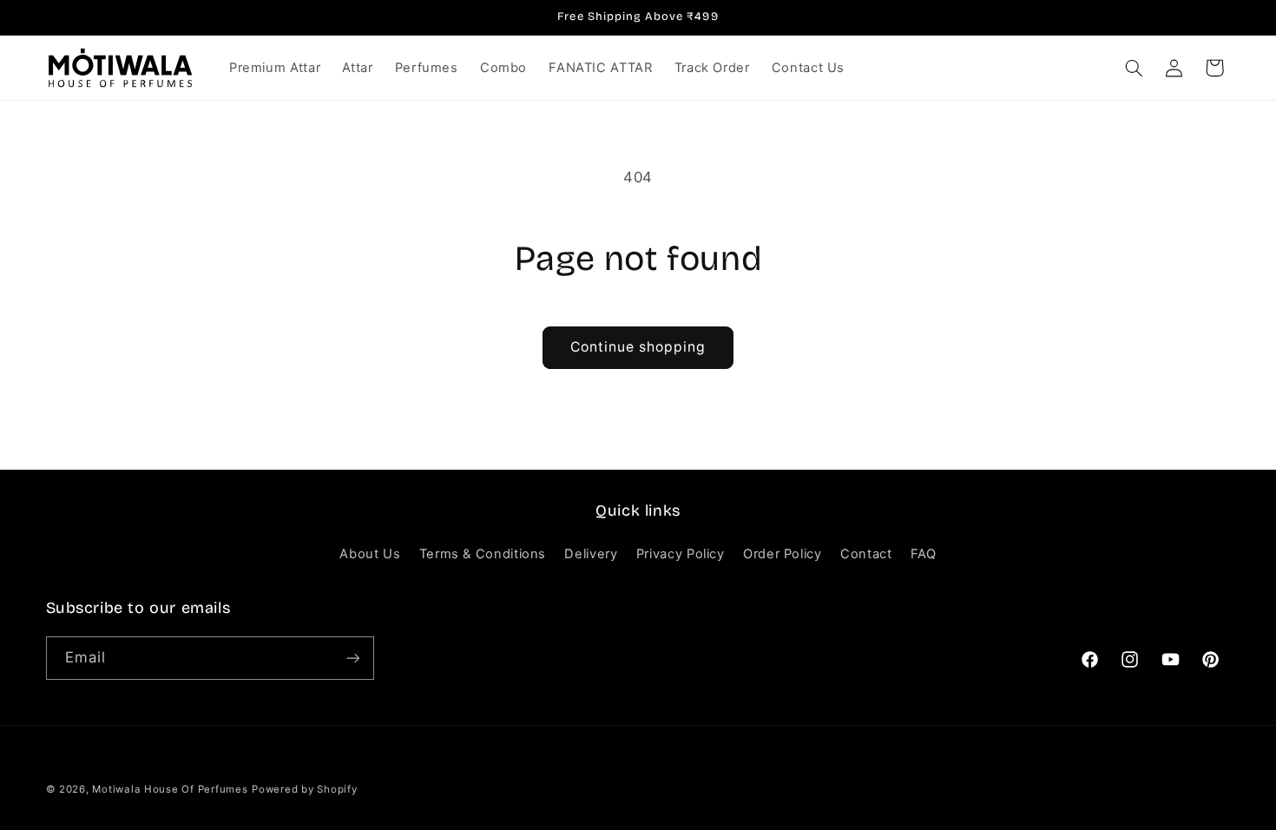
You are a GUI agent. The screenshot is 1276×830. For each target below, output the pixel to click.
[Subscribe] (352, 657)
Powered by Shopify (304, 789)
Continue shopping (638, 347)
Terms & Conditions (482, 554)
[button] (1134, 68)
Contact (865, 554)
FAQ (924, 554)
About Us (369, 554)
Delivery (590, 554)
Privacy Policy (680, 554)
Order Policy (782, 554)
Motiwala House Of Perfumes (169, 789)
